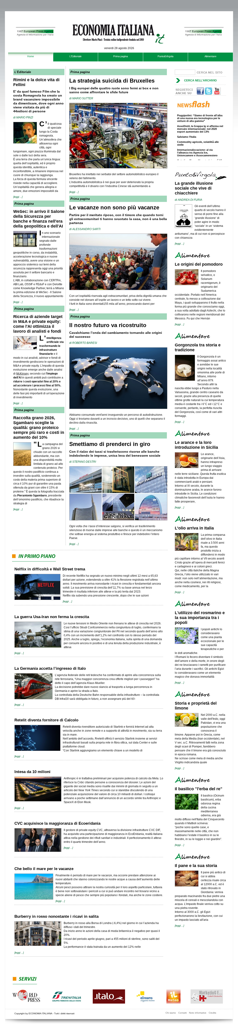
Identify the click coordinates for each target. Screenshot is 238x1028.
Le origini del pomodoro (199, 264)
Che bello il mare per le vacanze (43, 869)
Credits (212, 1012)
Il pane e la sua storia (196, 865)
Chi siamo (170, 1012)
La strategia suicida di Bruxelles (112, 80)
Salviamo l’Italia (186, 130)
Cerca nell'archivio (200, 80)
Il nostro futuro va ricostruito (107, 325)
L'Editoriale (75, 56)
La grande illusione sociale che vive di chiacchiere (194, 188)
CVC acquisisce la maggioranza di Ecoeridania (57, 823)
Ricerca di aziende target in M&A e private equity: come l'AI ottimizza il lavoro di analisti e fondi (38, 324)
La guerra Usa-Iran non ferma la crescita (51, 617)
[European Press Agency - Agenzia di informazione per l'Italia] (35, 50)
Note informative (197, 1012)
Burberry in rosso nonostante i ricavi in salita (56, 916)
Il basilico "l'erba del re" (198, 789)
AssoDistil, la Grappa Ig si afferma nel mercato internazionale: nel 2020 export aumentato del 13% (200, 123)
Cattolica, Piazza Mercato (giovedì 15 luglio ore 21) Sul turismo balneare (199, 156)
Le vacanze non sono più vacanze (114, 207)
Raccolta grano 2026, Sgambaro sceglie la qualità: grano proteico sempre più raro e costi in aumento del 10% (38, 427)
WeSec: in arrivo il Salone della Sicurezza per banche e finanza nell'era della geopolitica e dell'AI (38, 218)
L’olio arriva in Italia (194, 528)
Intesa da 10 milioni (32, 772)
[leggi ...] (18, 196)
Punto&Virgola (165, 56)
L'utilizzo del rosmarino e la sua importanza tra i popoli (200, 617)
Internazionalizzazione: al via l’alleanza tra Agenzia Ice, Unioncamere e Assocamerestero (197, 146)
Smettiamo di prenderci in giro (109, 444)
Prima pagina (120, 56)
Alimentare (210, 56)
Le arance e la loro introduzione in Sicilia (196, 445)
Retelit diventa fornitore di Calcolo (46, 720)
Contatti (182, 1012)
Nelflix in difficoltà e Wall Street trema (49, 569)
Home (30, 56)
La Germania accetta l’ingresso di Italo (50, 668)
